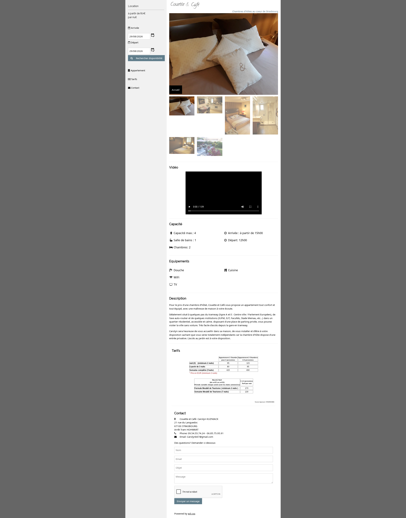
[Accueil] (181, 105)
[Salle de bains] (265, 115)
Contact (134, 87)
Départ (134, 42)
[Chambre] (237, 115)
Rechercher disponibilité (148, 58)
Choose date (153, 35)
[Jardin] (209, 146)
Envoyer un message (188, 501)
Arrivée (134, 27)
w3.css (191, 513)
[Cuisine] (209, 104)
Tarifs (134, 79)
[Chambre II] (181, 145)
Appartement (137, 70)
